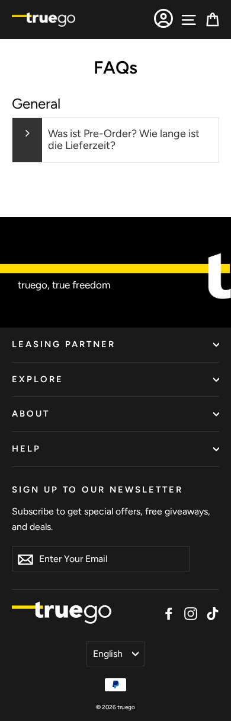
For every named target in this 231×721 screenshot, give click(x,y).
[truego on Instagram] (190, 613)
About (31, 413)
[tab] (115, 140)
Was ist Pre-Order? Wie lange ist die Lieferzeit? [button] (124, 139)
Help (26, 448)
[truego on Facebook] (168, 613)
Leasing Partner (64, 344)
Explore (37, 379)
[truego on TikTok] (212, 613)
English (108, 653)
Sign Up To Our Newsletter (97, 489)
